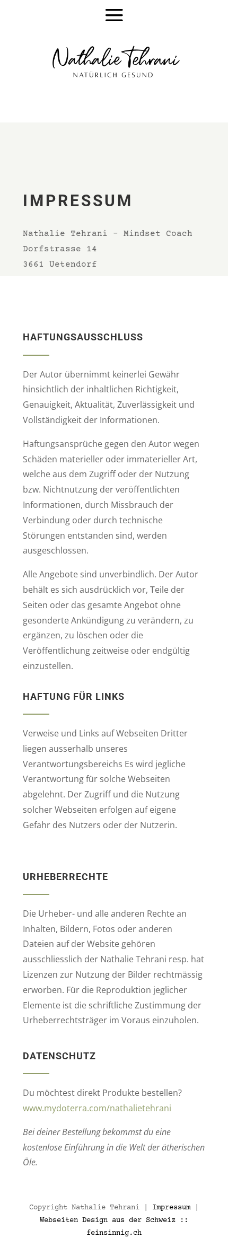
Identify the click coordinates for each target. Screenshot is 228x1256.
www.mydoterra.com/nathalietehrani (97, 1108)
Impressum (171, 1208)
